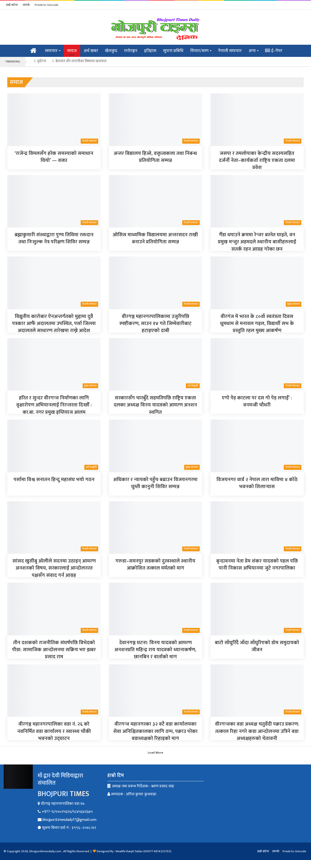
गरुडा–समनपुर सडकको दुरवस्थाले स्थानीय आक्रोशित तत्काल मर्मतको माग (155, 564)
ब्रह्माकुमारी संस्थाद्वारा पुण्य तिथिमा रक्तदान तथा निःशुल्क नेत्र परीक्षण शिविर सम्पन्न (54, 238)
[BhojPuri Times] (155, 29)
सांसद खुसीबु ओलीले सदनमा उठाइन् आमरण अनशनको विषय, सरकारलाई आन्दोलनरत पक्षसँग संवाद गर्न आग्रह (54, 568)
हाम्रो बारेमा (12, 5)
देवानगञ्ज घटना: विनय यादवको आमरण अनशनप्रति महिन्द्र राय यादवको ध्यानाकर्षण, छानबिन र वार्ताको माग (155, 649)
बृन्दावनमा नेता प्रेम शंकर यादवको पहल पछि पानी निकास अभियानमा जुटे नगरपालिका (257, 564)
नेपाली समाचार (230, 50)
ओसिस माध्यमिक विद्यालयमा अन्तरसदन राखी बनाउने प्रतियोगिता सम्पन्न (155, 238)
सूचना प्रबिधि (173, 50)
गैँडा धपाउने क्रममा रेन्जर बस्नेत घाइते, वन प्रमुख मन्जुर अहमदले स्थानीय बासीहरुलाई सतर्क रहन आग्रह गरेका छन (257, 241)
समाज (72, 50)
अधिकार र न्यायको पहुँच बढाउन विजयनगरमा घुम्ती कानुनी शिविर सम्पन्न (155, 483)
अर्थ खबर (91, 50)
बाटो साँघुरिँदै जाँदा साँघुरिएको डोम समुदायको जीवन (257, 646)
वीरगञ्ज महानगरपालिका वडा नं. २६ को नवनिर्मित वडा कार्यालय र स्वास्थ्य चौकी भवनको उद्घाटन (54, 731)
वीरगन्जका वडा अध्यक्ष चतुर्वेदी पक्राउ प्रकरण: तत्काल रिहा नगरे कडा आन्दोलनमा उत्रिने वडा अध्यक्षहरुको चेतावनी (257, 731)
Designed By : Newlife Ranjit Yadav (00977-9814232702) (134, 851)
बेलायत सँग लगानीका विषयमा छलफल (81, 61)
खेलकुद (111, 50)
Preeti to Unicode (46, 5)
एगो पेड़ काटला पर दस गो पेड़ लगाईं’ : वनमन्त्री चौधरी (257, 401)
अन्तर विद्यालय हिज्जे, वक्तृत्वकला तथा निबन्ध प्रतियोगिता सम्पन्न (155, 157)
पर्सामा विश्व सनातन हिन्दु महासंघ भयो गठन (54, 479)
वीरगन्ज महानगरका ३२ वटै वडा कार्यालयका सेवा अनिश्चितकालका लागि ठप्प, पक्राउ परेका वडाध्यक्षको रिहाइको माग (155, 731)
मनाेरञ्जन (130, 50)
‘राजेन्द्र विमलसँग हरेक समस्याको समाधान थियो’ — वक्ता (54, 157)
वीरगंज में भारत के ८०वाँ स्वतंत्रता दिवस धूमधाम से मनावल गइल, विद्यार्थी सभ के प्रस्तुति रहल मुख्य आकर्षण (257, 323)
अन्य (252, 50)
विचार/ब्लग (199, 50)
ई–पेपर (276, 50)
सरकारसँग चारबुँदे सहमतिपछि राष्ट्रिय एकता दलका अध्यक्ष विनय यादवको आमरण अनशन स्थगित (155, 405)
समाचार (51, 50)
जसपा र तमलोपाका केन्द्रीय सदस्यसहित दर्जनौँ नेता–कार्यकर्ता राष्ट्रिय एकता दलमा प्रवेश (257, 160)
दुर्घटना (41, 61)
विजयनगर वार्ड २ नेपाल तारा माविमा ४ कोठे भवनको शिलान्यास (257, 483)
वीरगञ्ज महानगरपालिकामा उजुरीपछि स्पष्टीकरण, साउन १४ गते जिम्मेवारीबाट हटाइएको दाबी (155, 323)
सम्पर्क (26, 5)
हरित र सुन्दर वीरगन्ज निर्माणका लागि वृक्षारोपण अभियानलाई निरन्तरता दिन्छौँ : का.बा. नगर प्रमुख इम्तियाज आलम (54, 405)
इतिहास (150, 50)
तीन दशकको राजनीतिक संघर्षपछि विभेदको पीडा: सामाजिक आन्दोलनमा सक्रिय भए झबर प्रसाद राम (54, 649)
